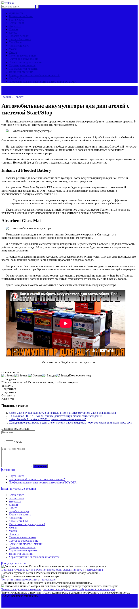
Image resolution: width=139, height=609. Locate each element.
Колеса (13, 32)
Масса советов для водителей (27, 524)
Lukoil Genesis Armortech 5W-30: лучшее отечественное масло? (47, 419)
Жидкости (15, 26)
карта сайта (16, 13)
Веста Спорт (16, 22)
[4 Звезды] (49, 375)
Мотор (13, 52)
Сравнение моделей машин (26, 62)
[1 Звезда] (7, 375)
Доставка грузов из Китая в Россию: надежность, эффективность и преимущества (52, 569)
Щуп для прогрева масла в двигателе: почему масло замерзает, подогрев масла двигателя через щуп (70, 422)
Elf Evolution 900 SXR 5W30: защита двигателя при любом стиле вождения (55, 416)
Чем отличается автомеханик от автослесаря (28, 579)
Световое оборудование (23, 58)
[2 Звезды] (21, 375)
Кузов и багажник (20, 39)
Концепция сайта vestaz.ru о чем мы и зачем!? (37, 479)
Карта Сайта (16, 78)
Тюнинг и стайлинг (21, 16)
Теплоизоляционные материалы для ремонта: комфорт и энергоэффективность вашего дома (58, 589)
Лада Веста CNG (19, 45)
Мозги (13, 49)
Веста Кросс (16, 19)
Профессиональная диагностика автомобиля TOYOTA (43, 81)
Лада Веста (15, 42)
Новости (14, 534)
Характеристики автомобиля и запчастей (34, 75)
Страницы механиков (22, 65)
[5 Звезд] (62, 375)
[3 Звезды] (35, 375)
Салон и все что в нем (22, 55)
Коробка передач (19, 35)
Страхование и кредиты (23, 68)
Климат (13, 29)
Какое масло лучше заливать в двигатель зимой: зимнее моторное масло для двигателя (62, 412)
